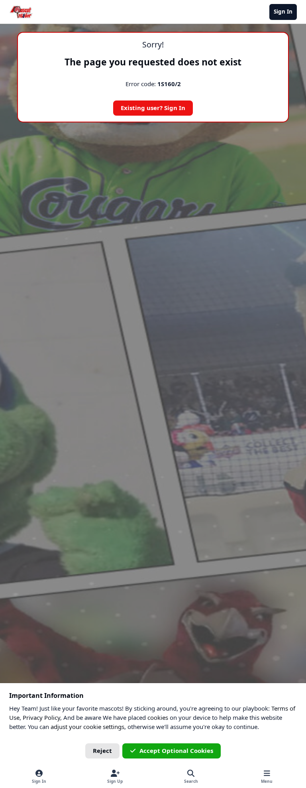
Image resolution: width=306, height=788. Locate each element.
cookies (157, 717)
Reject (102, 751)
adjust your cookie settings (87, 727)
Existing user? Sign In (153, 108)
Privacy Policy (41, 717)
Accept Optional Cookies (176, 751)
